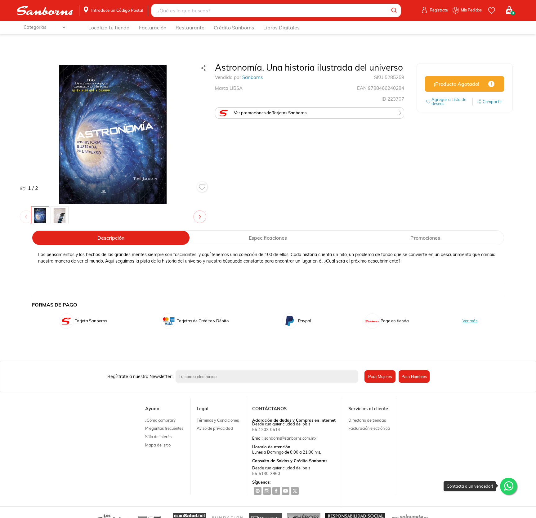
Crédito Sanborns (234, 27)
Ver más (469, 321)
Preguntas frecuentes (164, 428)
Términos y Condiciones (218, 420)
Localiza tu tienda (109, 27)
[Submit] (393, 10)
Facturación (152, 27)
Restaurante (190, 27)
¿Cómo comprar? (160, 420)
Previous (27, 213)
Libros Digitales (281, 27)
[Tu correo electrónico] (269, 376)
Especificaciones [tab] (268, 238)
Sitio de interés (158, 436)
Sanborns (252, 77)
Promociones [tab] (425, 238)
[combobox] (276, 10)
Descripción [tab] (110, 238)
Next (201, 213)
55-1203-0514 (266, 429)
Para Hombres (414, 376)
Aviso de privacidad (215, 428)
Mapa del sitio (158, 444)
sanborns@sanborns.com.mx (290, 438)
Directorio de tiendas (367, 420)
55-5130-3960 (266, 473)
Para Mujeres (380, 376)
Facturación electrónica (369, 428)
